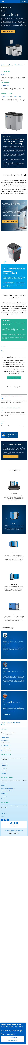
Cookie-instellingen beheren (14, 831)
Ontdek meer (5, 685)
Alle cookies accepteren (13, 1037)
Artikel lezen (5, 654)
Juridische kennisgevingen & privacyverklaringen (14, 830)
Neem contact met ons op (8, 31)
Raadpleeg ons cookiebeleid (10, 1034)
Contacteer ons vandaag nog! (10, 221)
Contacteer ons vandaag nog (10, 457)
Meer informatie (6, 714)
